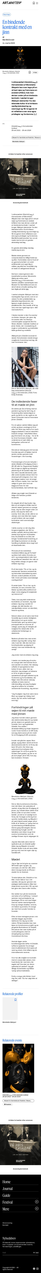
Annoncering (7, 1223)
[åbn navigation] (37, 3)
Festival (8, 1202)
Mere (6, 1209)
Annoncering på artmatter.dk (20, 202)
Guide (6, 1195)
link (27, 289)
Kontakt (5, 1225)
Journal (8, 1188)
